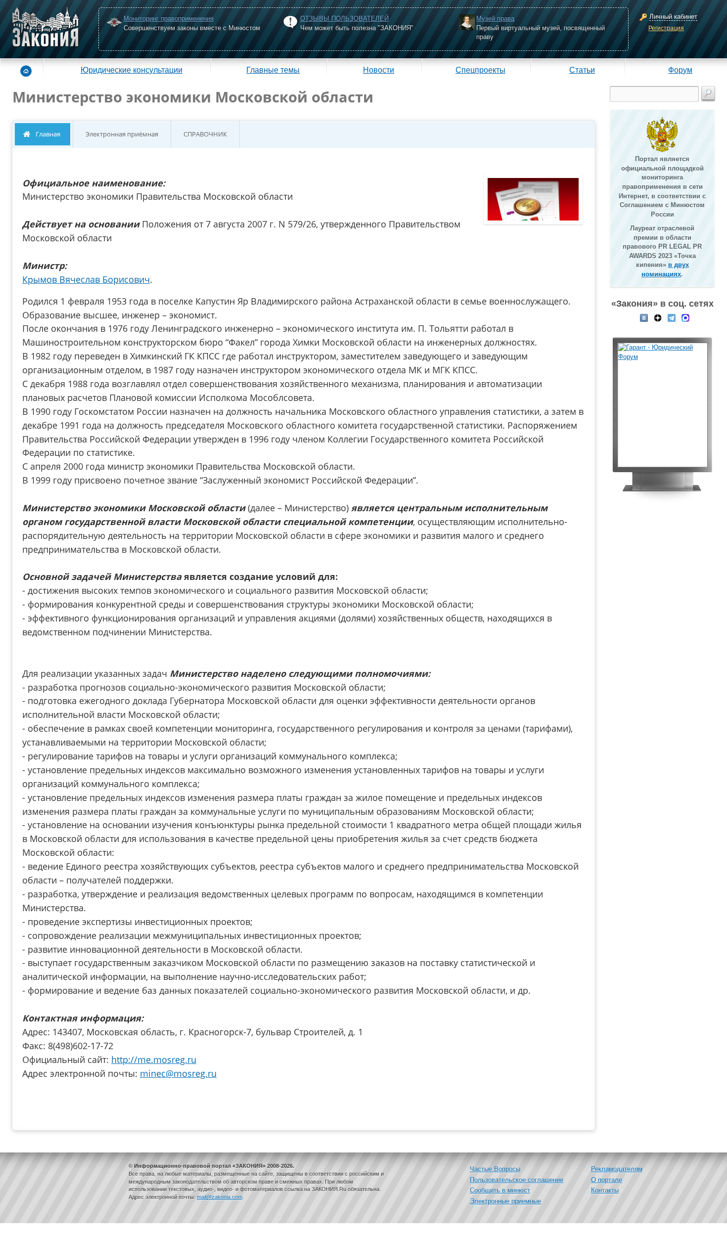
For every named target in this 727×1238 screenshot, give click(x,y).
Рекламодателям (616, 1169)
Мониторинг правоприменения (169, 18)
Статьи (582, 69)
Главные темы (273, 69)
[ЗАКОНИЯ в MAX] (685, 317)
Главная (48, 134)
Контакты (605, 1190)
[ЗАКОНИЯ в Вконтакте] (644, 317)
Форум (680, 69)
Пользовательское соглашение (516, 1180)
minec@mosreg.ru (178, 1073)
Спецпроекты (480, 69)
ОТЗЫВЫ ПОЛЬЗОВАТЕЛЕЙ (344, 18)
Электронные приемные (505, 1201)
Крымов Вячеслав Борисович (86, 279)
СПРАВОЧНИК (205, 134)
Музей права (495, 18)
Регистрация (666, 28)
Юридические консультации (131, 69)
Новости (378, 69)
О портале (606, 1180)
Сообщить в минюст (500, 1190)
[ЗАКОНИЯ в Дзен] (658, 317)
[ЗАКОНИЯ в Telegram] (672, 317)
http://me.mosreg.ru (153, 1059)
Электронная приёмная (122, 134)
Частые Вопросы (495, 1169)
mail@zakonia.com (219, 1197)
